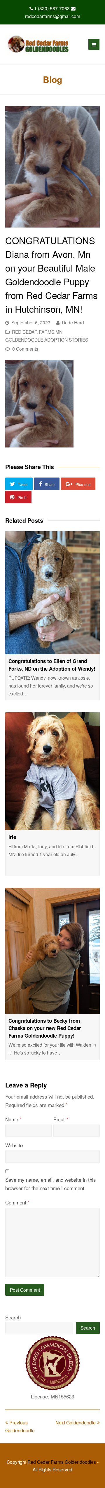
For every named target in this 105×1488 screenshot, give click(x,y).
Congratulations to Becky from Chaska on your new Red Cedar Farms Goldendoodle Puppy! (44, 1028)
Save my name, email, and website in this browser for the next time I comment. (50, 1184)
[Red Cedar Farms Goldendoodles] (38, 44)
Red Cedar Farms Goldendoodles (61, 1462)
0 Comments (25, 348)
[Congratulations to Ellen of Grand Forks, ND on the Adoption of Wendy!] (52, 592)
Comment (17, 1202)
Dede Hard (73, 322)
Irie (12, 836)
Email (61, 1119)
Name (13, 1119)
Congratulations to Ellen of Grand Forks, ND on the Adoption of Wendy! (51, 665)
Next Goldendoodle (75, 1422)
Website (14, 1145)
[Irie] (52, 771)
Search (13, 1317)
